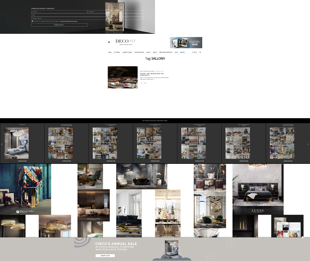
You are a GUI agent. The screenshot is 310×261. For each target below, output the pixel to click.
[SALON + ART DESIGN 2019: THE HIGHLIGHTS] (123, 77)
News (109, 52)
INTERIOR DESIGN (139, 52)
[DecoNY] (126, 42)
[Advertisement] (155, 105)
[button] (308, 144)
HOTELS (148, 52)
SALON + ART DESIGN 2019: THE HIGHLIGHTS (152, 74)
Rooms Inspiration (166, 52)
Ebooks (182, 52)
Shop (176, 52)
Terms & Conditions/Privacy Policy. (69, 21)
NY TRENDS (117, 52)
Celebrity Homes (127, 52)
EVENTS (155, 52)
